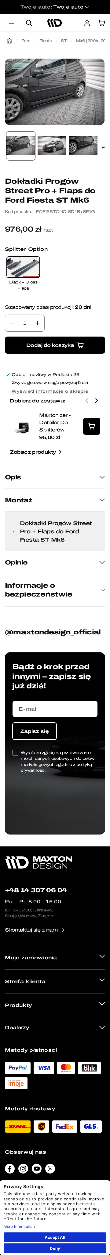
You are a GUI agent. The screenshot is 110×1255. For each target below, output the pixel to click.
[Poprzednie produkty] (86, 400)
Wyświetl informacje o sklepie (50, 391)
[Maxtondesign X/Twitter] (50, 1170)
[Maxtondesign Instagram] (23, 1170)
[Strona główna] (9, 40)
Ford (26, 41)
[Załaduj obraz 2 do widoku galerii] (52, 146)
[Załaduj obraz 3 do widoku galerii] (83, 146)
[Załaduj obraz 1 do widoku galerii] (20, 146)
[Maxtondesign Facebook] (10, 1170)
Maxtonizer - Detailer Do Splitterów (55, 422)
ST (64, 41)
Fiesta (45, 41)
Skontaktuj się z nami (32, 929)
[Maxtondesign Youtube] (37, 1170)
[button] (11, 23)
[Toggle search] (29, 23)
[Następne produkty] (96, 400)
